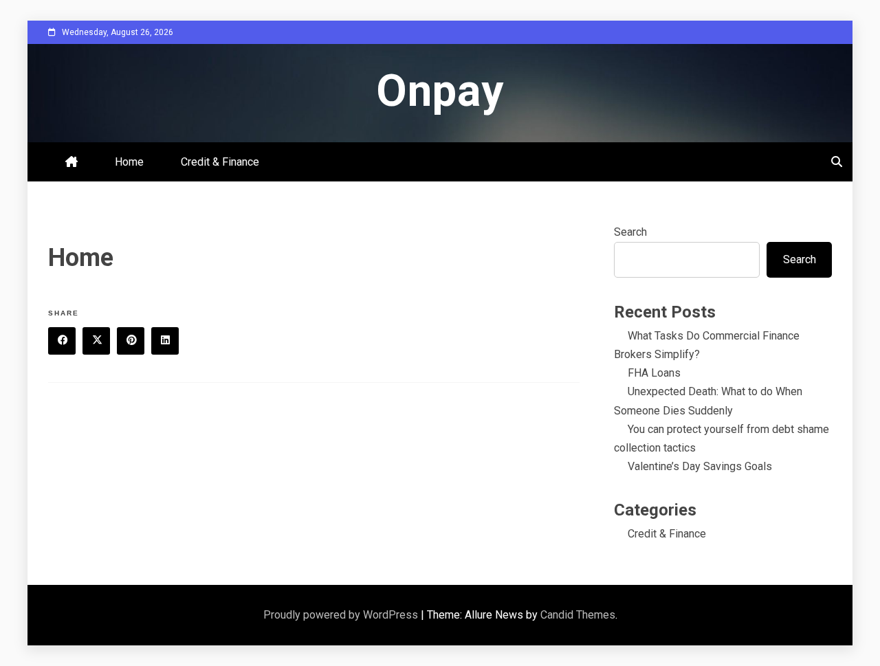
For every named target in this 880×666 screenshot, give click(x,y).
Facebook (62, 341)
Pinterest (130, 341)
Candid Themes (577, 614)
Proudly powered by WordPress (342, 614)
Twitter (96, 341)
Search (630, 231)
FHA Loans (654, 372)
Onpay (440, 91)
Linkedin (165, 341)
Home (129, 161)
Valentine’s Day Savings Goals (700, 466)
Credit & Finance (220, 161)
